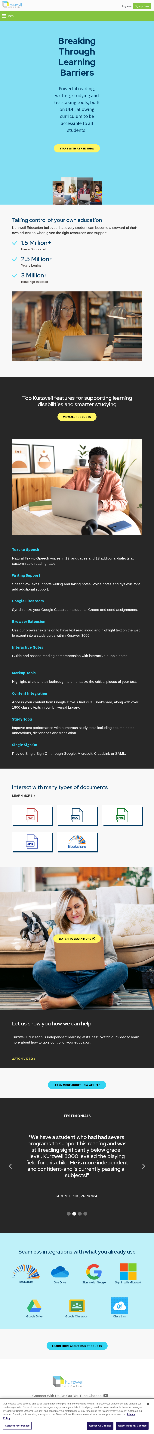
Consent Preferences (17, 1425)
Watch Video (22, 1058)
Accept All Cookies (100, 1425)
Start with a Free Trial (77, 148)
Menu (11, 16)
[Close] (148, 1404)
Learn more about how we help (77, 1085)
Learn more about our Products (77, 1346)
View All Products (77, 417)
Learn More (22, 795)
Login (125, 6)
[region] (77, 1416)
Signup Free (142, 6)
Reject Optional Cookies (132, 1425)
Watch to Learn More (75, 938)
